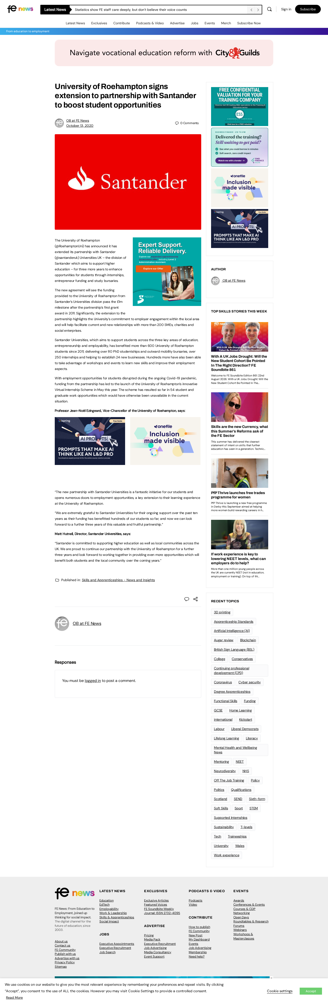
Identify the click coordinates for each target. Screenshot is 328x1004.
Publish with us (65, 954)
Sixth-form (257, 799)
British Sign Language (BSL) (234, 649)
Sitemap (61, 967)
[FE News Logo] (20, 8)
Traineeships (237, 836)
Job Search (107, 952)
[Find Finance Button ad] (239, 147)
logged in (93, 680)
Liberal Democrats (245, 729)
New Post (195, 935)
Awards (238, 900)
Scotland (220, 799)
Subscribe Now (249, 23)
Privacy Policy (65, 962)
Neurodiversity (225, 771)
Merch (226, 23)
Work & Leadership (113, 913)
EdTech (104, 904)
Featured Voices (155, 904)
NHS (246, 771)
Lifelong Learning (226, 738)
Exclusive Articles (156, 900)
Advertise (177, 23)
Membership (198, 952)
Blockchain (248, 640)
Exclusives (99, 23)
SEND (238, 799)
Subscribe (308, 9)
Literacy (252, 738)
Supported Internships (230, 817)
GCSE (218, 710)
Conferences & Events (249, 904)
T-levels (246, 827)
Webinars (240, 930)
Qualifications (241, 790)
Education (106, 900)
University (221, 846)
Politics (219, 790)
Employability (109, 909)
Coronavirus (223, 682)
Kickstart (245, 719)
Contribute (121, 23)
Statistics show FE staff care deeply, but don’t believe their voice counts (131, 9)
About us (61, 941)
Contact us (62, 945)
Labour (219, 729)
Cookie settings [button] (279, 991)
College (219, 659)
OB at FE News (77, 120)
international (223, 719)
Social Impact (109, 921)
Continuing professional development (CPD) (231, 670)
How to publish (199, 927)
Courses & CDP (244, 909)
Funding (250, 701)
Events (210, 23)
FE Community (65, 950)
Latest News (75, 23)
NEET (240, 761)
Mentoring (221, 761)
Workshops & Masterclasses (243, 936)
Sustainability (224, 827)
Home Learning (240, 710)
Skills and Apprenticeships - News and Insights (118, 580)
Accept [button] (311, 991)
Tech (217, 836)
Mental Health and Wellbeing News (235, 749)
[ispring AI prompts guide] (90, 462)
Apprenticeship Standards (233, 621)
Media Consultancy (157, 952)
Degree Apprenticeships (232, 691)
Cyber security (249, 682)
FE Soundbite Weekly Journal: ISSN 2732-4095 (162, 911)
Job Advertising (155, 948)
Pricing (149, 935)
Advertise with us (67, 958)
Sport (239, 808)
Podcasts (195, 900)
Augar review (223, 640)
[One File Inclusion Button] (165, 462)
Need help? (197, 956)
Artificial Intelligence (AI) (231, 631)
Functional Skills (225, 701)
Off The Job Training (229, 780)
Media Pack (152, 939)
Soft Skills (221, 808)
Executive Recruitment (115, 948)
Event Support (154, 956)
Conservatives (242, 659)
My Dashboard (199, 939)
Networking (241, 913)
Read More (14, 997)
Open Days (241, 917)
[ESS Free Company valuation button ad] (239, 106)
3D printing (222, 612)
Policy (255, 780)
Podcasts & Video (150, 23)
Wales (239, 846)
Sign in (286, 9)
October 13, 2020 (79, 125)
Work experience (226, 855)
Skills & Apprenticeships (116, 917)
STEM (253, 808)
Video (193, 904)
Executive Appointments (116, 944)
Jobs (194, 23)
